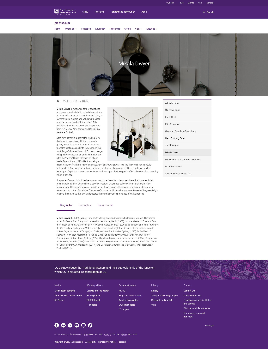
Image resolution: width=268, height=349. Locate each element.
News (181, 3)
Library (154, 290)
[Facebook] (56, 326)
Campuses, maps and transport (194, 315)
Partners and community (123, 11)
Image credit (105, 205)
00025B (115, 334)
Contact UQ (189, 290)
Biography (66, 205)
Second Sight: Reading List (178, 173)
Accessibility (90, 342)
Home (57, 28)
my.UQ (122, 290)
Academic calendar (128, 300)
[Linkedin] (63, 326)
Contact (210, 3)
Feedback (122, 342)
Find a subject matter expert (68, 295)
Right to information (107, 342)
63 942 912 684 (95, 334)
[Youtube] (77, 326)
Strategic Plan (93, 295)
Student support (127, 305)
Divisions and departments (197, 308)
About (144, 11)
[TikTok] (90, 326)
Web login (209, 325)
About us (150, 28)
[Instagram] (83, 326)
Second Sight (82, 101)
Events (191, 3)
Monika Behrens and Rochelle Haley (183, 159)
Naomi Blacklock (173, 166)
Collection (86, 28)
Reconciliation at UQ (93, 272)
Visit (137, 28)
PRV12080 (132, 334)
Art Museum (62, 23)
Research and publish (162, 300)
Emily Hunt (170, 117)
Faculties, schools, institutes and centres (197, 302)
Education (100, 28)
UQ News (58, 300)
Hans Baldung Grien (175, 138)
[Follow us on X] (70, 326)
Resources (115, 28)
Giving (127, 28)
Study (85, 11)
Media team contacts (64, 290)
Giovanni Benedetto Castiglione (180, 131)
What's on (69, 28)
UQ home (170, 3)
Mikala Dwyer (172, 152)
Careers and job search (98, 290)
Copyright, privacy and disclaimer (68, 342)
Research (99, 11)
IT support (92, 305)
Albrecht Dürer (172, 103)
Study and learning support (164, 295)
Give (200, 3)
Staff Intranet (93, 300)
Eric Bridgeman (172, 124)
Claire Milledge (172, 110)
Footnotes (85, 205)
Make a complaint (192, 295)
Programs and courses (130, 295)
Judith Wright (172, 145)
